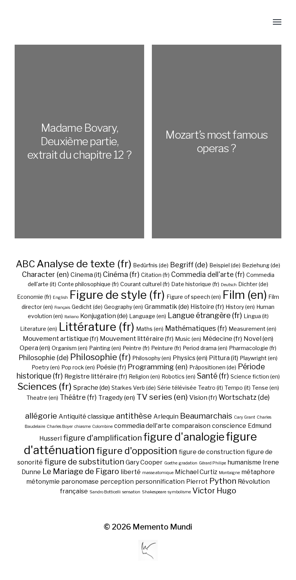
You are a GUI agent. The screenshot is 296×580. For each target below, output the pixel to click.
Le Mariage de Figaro (80, 471)
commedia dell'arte (142, 425)
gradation (188, 463)
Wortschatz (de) (244, 397)
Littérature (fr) (97, 327)
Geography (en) (123, 306)
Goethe (170, 463)
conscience (229, 425)
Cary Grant (244, 417)
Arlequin (165, 416)
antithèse (134, 416)
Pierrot (197, 481)
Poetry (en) (46, 367)
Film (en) (244, 295)
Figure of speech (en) (193, 296)
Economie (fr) (34, 296)
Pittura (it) (223, 358)
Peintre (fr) (136, 348)
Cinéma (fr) (121, 274)
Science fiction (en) (255, 376)
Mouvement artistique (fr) (60, 338)
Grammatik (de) (167, 306)
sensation (131, 492)
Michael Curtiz (196, 472)
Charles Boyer (60, 426)
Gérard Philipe (212, 463)
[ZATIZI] (18, 22)
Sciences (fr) (44, 386)
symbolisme (179, 492)
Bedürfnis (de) (150, 265)
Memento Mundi (162, 526)
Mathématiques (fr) (196, 328)
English (60, 297)
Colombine (102, 426)
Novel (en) (258, 338)
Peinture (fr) (166, 348)
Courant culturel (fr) (145, 284)
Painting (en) (105, 348)
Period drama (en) (205, 348)
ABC (25, 264)
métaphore (258, 472)
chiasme (82, 426)
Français (62, 307)
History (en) (240, 306)
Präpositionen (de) (212, 367)
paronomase (80, 481)
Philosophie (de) (43, 358)
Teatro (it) (210, 387)
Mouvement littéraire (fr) (136, 338)
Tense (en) (265, 387)
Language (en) (147, 316)
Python (222, 481)
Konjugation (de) (104, 316)
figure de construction (212, 452)
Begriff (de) (189, 264)
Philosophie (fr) (100, 357)
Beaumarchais (206, 416)
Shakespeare (154, 492)
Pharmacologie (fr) (252, 348)
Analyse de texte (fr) (84, 264)
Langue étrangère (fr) (205, 315)
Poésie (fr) (111, 367)
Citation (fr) (155, 275)
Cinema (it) (86, 274)
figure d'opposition (136, 450)
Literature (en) (38, 328)
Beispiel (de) (224, 265)
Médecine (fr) (222, 338)
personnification (160, 481)
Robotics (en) (178, 376)
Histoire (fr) (207, 306)
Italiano (71, 316)
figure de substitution (84, 461)
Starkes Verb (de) (133, 387)
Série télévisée (177, 387)
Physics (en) (190, 358)
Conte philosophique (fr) (88, 284)
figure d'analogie (183, 437)
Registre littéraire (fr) (95, 376)
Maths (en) (149, 328)
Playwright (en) (259, 358)
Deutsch (229, 284)
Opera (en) (35, 348)
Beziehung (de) (261, 265)
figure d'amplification (102, 438)
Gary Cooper (144, 462)
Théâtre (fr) (78, 397)
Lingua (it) (256, 316)
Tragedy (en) (116, 397)
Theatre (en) (42, 397)
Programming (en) (158, 366)
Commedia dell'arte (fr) (208, 274)
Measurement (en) (252, 328)
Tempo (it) (238, 387)
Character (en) (45, 274)
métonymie (43, 481)
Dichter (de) (253, 284)
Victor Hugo (214, 490)
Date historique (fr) (195, 284)
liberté (131, 472)
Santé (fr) (213, 376)
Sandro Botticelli (105, 492)
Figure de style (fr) (117, 295)
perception (117, 481)
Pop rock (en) (78, 367)
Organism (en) (69, 348)
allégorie (41, 416)
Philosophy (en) (151, 358)
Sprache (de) (91, 387)
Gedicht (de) (87, 306)
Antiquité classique (86, 416)
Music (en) (188, 338)
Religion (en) (144, 376)
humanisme (244, 462)
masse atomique (157, 472)
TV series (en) (162, 397)
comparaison (191, 425)
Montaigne (229, 472)
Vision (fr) (203, 397)
